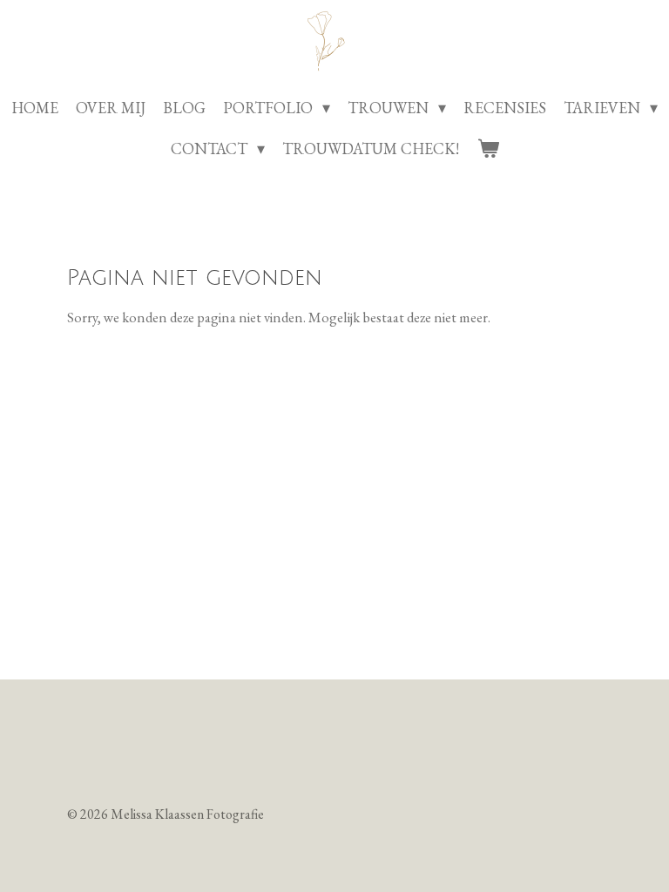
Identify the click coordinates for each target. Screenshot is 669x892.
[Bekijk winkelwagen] (487, 148)
